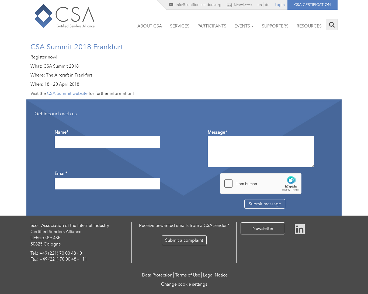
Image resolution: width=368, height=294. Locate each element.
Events (242, 26)
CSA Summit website (67, 93)
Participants (211, 26)
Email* (61, 173)
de (267, 4)
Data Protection (157, 275)
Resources (309, 26)
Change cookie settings (184, 284)
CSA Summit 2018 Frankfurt (76, 46)
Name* (61, 132)
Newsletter (262, 228)
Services (179, 26)
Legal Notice (215, 275)
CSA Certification (312, 4)
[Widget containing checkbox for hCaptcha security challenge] (260, 183)
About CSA (149, 26)
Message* (217, 132)
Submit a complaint (184, 240)
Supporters (275, 26)
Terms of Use (187, 275)
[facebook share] (300, 228)
